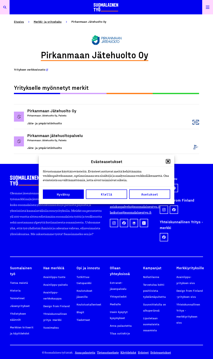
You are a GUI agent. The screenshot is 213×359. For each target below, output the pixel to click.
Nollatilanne (151, 277)
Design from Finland (56, 306)
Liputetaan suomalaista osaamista (151, 324)
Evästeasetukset (160, 352)
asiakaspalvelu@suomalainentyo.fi (131, 207)
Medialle (115, 304)
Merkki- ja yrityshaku (48, 21)
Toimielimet (17, 298)
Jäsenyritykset (20, 306)
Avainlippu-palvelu (55, 284)
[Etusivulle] (106, 7)
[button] (168, 161)
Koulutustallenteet (89, 304)
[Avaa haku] (5, 7)
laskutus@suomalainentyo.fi (130, 212)
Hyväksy (63, 194)
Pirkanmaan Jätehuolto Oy (51, 110)
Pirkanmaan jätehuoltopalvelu (55, 135)
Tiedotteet (83, 320)
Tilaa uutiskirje (120, 333)
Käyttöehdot (128, 352)
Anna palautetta (121, 325)
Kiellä (106, 194)
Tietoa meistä (19, 282)
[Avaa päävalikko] (207, 7)
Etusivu (19, 21)
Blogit (80, 312)
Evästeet (143, 352)
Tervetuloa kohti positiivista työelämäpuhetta (154, 290)
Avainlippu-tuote (54, 277)
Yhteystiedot (118, 296)
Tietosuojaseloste (108, 352)
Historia (15, 290)
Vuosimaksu (51, 327)
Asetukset (149, 194)
